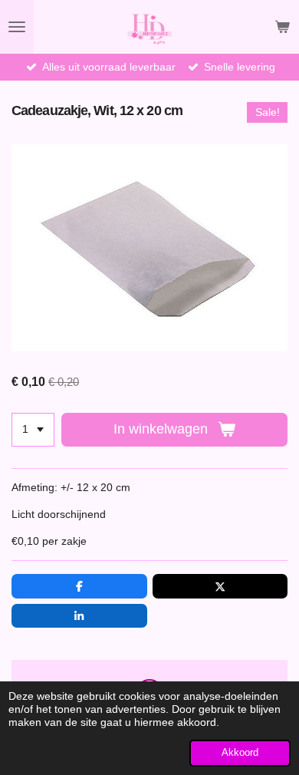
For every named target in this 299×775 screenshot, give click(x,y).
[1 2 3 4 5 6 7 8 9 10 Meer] (33, 430)
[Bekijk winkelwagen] (282, 27)
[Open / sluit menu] (17, 27)
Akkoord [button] (240, 752)
